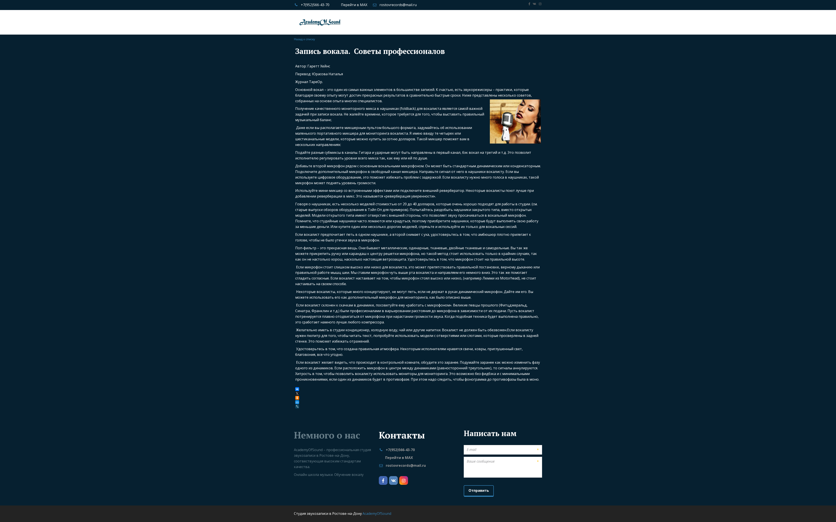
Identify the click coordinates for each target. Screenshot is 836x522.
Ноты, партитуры (490, 22)
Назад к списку (304, 39)
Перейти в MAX (354, 4)
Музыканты (439, 22)
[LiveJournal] (297, 406)
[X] (297, 393)
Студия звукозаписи (290, 22)
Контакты (519, 22)
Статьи (462, 22)
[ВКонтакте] (297, 389)
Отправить (479, 490)
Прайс (319, 22)
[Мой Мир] (297, 402)
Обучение (339, 22)
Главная (260, 22)
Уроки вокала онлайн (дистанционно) (390, 22)
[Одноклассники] (297, 398)
